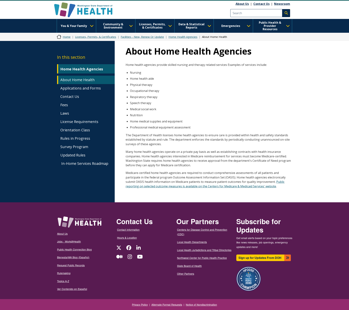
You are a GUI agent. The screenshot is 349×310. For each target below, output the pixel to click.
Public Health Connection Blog (74, 249)
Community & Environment (113, 25)
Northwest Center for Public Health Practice (202, 258)
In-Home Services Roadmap (84, 163)
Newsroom (282, 4)
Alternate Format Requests (166, 304)
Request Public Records (71, 265)
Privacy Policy (140, 304)
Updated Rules (72, 155)
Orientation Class (75, 130)
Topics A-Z (63, 281)
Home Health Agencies (183, 37)
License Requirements (79, 121)
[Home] (86, 10)
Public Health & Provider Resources (270, 26)
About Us (242, 4)
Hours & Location (127, 237)
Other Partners (185, 273)
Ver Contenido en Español (72, 289)
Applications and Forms (80, 88)
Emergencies (230, 26)
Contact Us (261, 4)
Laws (64, 113)
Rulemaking (64, 273)
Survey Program (74, 146)
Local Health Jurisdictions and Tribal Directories (204, 250)
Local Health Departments (192, 242)
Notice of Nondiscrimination (201, 304)
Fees (64, 104)
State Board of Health (189, 266)
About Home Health (77, 79)
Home (67, 37)
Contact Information (128, 229)
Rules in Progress (75, 138)
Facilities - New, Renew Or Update (142, 37)
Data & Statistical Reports (191, 25)
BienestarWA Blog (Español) (73, 257)
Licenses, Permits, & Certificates (152, 25)
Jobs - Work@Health (69, 241)
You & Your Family (74, 26)
